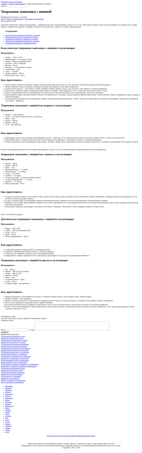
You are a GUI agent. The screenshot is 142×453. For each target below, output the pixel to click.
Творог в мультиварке (15, 19)
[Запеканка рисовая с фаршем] (13, 372)
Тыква (7, 428)
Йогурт (8, 396)
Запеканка (9, 394)
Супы (7, 422)
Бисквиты (9, 386)
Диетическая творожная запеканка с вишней (22, 41)
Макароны (9, 406)
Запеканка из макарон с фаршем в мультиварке (18, 366)
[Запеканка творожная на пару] (13, 368)
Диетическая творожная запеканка (14, 346)
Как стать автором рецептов (65, 436)
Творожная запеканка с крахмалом (14, 354)
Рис (6, 418)
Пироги (8, 416)
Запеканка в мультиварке (34, 19)
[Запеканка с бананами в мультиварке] (16, 356)
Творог (8, 424)
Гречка (7, 392)
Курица (8, 404)
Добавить (5, 332)
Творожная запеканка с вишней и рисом (20, 43)
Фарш (7, 430)
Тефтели (8, 426)
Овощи (8, 410)
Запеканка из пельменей (10, 378)
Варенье (8, 388)
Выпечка (8, 390)
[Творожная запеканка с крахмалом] (15, 352)
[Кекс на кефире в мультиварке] (13, 380)
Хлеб (7, 432)
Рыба (7, 420)
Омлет (7, 412)
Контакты (50, 436)
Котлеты (8, 402)
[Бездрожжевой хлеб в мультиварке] (15, 360)
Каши (7, 400)
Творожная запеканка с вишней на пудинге (21, 37)
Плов (7, 414)
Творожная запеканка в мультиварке (14, 350)
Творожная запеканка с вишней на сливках (21, 39)
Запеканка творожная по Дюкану (13, 342)
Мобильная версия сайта (86, 436)
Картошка (9, 398)
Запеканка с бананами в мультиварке (15, 358)
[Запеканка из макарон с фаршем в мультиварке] (19, 364)
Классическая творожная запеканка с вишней (22, 35)
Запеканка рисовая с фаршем (12, 374)
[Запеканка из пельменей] (11, 376)
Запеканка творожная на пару (12, 338)
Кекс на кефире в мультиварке (12, 382)
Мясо (7, 408)
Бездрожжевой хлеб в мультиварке (14, 362)
